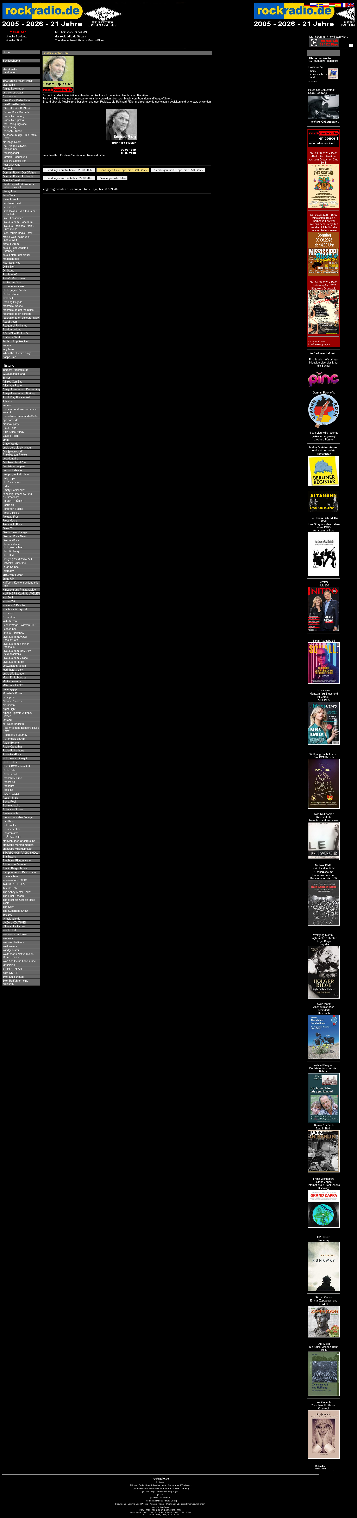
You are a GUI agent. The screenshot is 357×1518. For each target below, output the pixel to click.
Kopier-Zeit (9, 601)
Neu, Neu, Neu (11, 262)
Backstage (9, 96)
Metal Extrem (11, 243)
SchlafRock (10, 801)
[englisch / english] (350, 6)
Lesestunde (10, 628)
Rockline (8, 789)
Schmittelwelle (11, 805)
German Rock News (15, 536)
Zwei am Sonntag (13, 976)
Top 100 (7, 914)
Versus (7, 345)
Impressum (192, 1504)
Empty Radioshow (13, 490)
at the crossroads (13, 92)
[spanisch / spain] (338, 6)
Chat (160, 1494)
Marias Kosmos (12, 681)
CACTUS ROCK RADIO (17, 108)
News (166, 1501)
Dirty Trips (9, 478)
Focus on (8, 504)
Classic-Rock (11, 435)
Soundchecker (11, 829)
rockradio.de (161, 1478)
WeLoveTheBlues (13, 942)
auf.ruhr (7, 405)
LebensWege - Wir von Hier (19, 625)
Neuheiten (9, 705)
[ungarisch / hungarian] (332, 6)
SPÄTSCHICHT (12, 837)
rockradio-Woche (13, 305)
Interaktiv (8, 570)
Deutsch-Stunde (12, 131)
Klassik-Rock (11, 199)
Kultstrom (8, 613)
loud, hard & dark (13, 669)
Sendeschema (11, 60)
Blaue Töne (9, 427)
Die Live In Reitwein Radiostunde (14, 147)
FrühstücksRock (12, 524)
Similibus (8, 821)
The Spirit (8, 906)
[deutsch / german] (307, 6)
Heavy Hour (10, 191)
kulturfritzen (10, 621)
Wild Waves (10, 946)
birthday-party (11, 424)
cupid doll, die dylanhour (17, 447)
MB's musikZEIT (13, 685)
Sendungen (174, 1485)
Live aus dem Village (15, 657)
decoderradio (10, 458)
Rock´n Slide (10, 797)
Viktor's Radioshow (14, 926)
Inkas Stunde (11, 566)
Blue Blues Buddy (13, 431)
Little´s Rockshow (13, 632)
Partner (154, 1497)
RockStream (10, 321)
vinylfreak (8, 349)
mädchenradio (11, 258)
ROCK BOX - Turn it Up (17, 766)
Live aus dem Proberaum (18, 222)
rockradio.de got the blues (18, 309)
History (161, 1482)
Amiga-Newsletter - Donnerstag (21, 389)
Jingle (175, 1491)
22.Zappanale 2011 (14, 373)
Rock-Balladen (11, 294)
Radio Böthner (11, 742)
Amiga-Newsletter (13, 88)
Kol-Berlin (8, 597)
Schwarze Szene (13, 809)
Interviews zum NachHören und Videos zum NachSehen (161, 1488)
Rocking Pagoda (12, 302)
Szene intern (10, 876)
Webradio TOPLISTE (320, 1467)
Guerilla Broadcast (14, 180)
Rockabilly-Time (12, 778)
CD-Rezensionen (163, 1491)
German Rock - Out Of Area (19, 172)
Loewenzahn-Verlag (14, 665)
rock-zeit (8, 298)
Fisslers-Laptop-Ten (14, 160)
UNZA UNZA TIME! (14, 922)
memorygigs (10, 689)
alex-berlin (9, 84)
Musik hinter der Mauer (16, 254)
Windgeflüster (11, 950)
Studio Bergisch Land (15, 868)
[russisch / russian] (313, 6)
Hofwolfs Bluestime (14, 563)
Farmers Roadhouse (15, 156)
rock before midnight (15, 758)
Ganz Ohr (8, 528)
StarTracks (9, 856)
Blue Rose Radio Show (16, 100)
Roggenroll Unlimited (15, 325)
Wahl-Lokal (9, 930)
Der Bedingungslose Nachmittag (15, 125)
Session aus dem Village (17, 817)
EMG (6, 486)
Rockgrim (8, 785)
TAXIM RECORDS (14, 884)
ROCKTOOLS (11, 793)
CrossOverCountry (14, 116)
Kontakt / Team (157, 1504)
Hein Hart (8, 555)
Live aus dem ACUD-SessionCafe (15, 638)
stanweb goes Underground (19, 840)
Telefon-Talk (10, 888)
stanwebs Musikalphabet (17, 848)
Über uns (170, 1504)
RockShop (165, 1497)
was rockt (8, 938)
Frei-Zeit (8, 168)
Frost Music (10, 520)
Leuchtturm (9, 207)
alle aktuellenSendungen (10, 71)
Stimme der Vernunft (15, 864)
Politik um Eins (12, 282)
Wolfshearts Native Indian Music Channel (18, 955)
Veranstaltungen (154, 1501)
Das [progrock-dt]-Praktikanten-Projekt (15, 453)
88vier (6, 377)
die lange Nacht (12, 142)
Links (173, 1501)
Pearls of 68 (10, 274)
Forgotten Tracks (13, 508)
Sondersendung (12, 329)
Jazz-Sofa (9, 195)
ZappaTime (9, 357)
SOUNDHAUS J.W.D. (16, 333)
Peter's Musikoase (14, 278)
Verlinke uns (133, 1504)
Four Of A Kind (11, 164)
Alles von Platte (12, 385)
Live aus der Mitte (13, 661)
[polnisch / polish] (326, 6)
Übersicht (181, 1504)
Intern (202, 1504)
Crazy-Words (10, 443)
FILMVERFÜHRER (14, 500)
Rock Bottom (10, 762)
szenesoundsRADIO (15, 880)
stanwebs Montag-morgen (18, 844)
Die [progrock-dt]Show (16, 474)
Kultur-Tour (9, 617)
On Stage (8, 270)
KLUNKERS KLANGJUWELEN (21, 593)
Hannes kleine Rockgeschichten (13, 546)
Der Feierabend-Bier (14, 462)
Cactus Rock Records (16, 112)
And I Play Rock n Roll (16, 397)
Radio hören (145, 1485)
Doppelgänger (11, 152)
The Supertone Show (15, 910)
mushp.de (8, 697)
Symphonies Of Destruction (19, 872)
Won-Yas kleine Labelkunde (19, 961)
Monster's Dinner (13, 693)
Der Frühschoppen (14, 466)
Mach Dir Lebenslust (15, 677)
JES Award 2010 (13, 574)
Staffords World (12, 337)
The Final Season (13, 895)
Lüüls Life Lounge (13, 673)
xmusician (9, 965)
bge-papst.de (10, 420)
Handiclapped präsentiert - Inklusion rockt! (18, 186)
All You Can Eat (12, 381)
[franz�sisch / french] (344, 6)
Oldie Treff (9, 266)
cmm (6, 439)
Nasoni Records (12, 701)
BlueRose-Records (14, 104)
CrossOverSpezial (13, 120)
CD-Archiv (148, 1491)
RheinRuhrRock (12, 754)
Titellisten (185, 1485)
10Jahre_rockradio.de (15, 369)
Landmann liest (12, 203)
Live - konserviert (13, 218)
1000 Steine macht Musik (18, 80)
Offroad (7, 719)
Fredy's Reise (11, 512)
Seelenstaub (10, 813)
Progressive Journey (15, 734)
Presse (144, 1504)
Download (121, 1504)
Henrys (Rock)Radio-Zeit (17, 559)
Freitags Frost (11, 516)
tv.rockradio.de (11, 918)
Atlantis (7, 401)
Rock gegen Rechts (14, 290)
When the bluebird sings (17, 353)
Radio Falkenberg (13, 750)
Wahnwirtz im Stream (15, 934)
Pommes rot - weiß (14, 286)
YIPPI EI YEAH (12, 968)
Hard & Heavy (11, 551)
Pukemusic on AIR (14, 738)
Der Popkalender (13, 470)
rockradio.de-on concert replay (21, 317)
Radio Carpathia (12, 746)
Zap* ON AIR (10, 972)
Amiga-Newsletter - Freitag (19, 393)
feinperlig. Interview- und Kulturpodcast (17, 495)
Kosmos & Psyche (14, 605)
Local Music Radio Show (17, 232)
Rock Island (10, 774)
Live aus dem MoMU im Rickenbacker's (17, 652)
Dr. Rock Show (11, 482)
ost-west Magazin (13, 723)
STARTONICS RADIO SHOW (20, 852)
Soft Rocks (9, 825)
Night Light (9, 709)
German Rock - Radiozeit (18, 176)
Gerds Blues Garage (15, 532)
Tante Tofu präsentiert (16, 341)
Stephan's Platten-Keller (17, 860)
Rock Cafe (9, 770)
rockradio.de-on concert (17, 313)
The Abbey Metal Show (16, 892)
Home (6, 52)
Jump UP (8, 578)
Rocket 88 (9, 782)
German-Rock (11, 540)
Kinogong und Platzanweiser (20, 589)
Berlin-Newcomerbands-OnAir (20, 416)
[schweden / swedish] (320, 6)
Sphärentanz (10, 833)
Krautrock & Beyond (15, 609)
